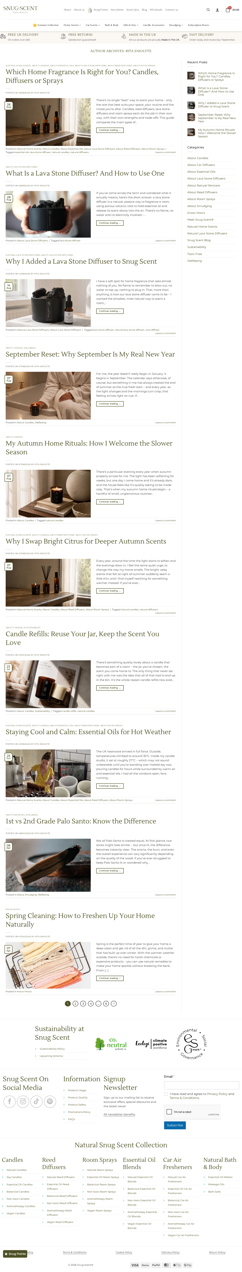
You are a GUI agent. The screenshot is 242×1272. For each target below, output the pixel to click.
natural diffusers (79, 152)
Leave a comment (165, 152)
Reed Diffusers (54, 1164)
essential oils (22, 152)
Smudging (175, 25)
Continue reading (110, 130)
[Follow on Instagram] (23, 1102)
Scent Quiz (132, 9)
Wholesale (156, 9)
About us (79, 9)
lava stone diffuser (40, 152)
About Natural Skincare (203, 185)
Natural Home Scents (18, 65)
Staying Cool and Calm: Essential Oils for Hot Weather (88, 732)
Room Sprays (99, 1160)
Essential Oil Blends (139, 1164)
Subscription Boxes (198, 25)
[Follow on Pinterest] (50, 1102)
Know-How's (13, 909)
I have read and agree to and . (202, 1096)
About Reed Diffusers (120, 65)
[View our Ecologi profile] (151, 1044)
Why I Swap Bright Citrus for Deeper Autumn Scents (86, 541)
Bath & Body (112, 25)
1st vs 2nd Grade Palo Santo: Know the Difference (81, 821)
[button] (208, 9)
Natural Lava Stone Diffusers (23, 255)
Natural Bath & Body (220, 1164)
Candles (12, 1160)
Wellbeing (30, 348)
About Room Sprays (144, 65)
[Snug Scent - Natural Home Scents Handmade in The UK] (20, 9)
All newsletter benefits (119, 1114)
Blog (144, 9)
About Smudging (15, 815)
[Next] (114, 1004)
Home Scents (71, 25)
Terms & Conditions (184, 1098)
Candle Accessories (153, 25)
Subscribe (175, 1125)
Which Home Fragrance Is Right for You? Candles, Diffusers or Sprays (216, 77)
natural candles (60, 152)
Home (67, 9)
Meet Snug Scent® (200, 219)
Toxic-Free (194, 254)
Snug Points (101, 9)
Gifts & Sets (129, 25)
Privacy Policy (217, 1094)
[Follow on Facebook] (9, 1102)
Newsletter (117, 9)
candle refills (69, 711)
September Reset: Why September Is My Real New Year (90, 354)
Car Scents (91, 25)
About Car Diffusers (201, 165)
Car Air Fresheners (177, 1164)
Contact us (171, 9)
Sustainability (32, 627)
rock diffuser (152, 330)
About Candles (40, 65)
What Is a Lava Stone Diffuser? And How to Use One (85, 173)
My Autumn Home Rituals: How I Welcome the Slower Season (217, 133)
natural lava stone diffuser (129, 330)
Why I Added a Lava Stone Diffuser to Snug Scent (81, 261)
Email (169, 1077)
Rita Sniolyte (139, 51)
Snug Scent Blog (199, 240)
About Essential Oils (62, 65)
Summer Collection (48, 25)
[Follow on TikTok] (36, 1102)
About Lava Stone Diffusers (91, 65)
